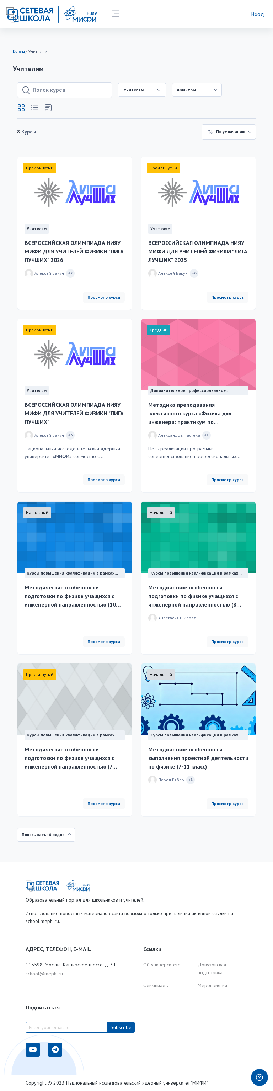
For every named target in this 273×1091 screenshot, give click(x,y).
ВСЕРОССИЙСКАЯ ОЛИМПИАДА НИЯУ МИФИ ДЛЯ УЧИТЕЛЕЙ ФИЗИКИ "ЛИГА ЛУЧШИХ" (74, 413)
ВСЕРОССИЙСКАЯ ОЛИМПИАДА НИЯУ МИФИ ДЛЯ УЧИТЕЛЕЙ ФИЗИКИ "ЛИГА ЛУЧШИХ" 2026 (74, 251)
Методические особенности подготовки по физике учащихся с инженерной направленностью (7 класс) (69, 758)
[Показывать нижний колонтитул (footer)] (259, 1077)
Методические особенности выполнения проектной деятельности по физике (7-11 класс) (198, 758)
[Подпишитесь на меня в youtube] (33, 1050)
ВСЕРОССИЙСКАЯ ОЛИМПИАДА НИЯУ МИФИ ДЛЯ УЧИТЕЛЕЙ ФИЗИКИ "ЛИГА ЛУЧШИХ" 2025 (197, 251)
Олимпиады (156, 985)
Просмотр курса (103, 297)
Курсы (19, 51)
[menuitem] (197, 90)
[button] (21, 108)
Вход (257, 13)
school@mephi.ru (44, 973)
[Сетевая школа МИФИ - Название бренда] (51, 14)
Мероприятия (212, 985)
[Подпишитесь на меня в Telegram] (55, 1050)
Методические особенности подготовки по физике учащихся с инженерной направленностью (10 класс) (70, 596)
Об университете (162, 964)
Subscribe (121, 1027)
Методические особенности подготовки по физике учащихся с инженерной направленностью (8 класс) (193, 596)
